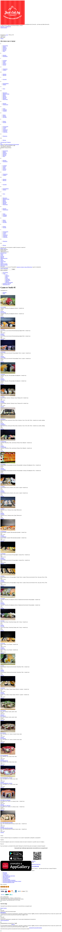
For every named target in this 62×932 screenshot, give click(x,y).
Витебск (4, 55)
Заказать (2, 311)
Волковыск (5, 56)
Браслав (4, 50)
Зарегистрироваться (9, 144)
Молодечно (5, 99)
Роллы (6, 278)
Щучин (4, 140)
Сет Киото (2, 374)
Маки (6, 276)
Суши (4, 273)
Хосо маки (7, 279)
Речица (4, 121)
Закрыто (9, 142)
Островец (5, 109)
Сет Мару (2, 396)
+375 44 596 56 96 (35, 866)
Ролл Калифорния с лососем (6, 777)
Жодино (4, 75)
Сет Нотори (2, 553)
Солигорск (5, 131)
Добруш (4, 70)
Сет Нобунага (3, 531)
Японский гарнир (9, 282)
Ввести (13, 924)
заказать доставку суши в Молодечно (24, 267)
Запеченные (7, 280)
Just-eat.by (33, 861)
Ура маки (7, 275)
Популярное (5, 272)
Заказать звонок (3, 27)
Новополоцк (5, 104)
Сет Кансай (2, 351)
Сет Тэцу (2, 620)
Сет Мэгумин (3, 441)
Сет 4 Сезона (3, 307)
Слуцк (4, 128)
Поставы (5, 117)
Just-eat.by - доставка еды (5, 26)
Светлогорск (5, 126)
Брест (4, 51)
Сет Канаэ (2, 329)
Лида (4, 88)
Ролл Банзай (3, 710)
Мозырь (4, 98)
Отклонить (35, 927)
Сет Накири (2, 464)
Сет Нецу (2, 508)
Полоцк (4, 116)
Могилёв (5, 97)
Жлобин (4, 74)
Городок (4, 63)
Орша (4, 108)
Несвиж (4, 103)
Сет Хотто (2, 688)
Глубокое (5, 60)
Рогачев (4, 122)
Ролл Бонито (3, 732)
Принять (31, 927)
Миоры (4, 96)
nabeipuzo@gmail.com (35, 864)
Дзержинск (5, 68)
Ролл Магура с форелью (5, 800)
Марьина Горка (6, 93)
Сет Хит (2, 665)
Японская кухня (6, 284)
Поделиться (3, 912)
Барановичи (5, 45)
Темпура (7, 281)
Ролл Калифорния (4, 755)
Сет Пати (2, 576)
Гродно (4, 64)
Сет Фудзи (2, 643)
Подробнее (39, 927)
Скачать (5, 908)
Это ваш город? (3, 142)
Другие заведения (4, 268)
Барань (4, 46)
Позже (1, 908)
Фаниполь (5, 136)
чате (7, 34)
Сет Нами (2, 486)
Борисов (4, 48)
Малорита (5, 92)
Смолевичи (5, 129)
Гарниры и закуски (7, 283)
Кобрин (4, 84)
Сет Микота (2, 419)
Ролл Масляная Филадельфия (6, 822)
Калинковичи (6, 83)
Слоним (4, 127)
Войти (1, 144)
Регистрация (16, 144)
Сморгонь (5, 130)
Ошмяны (5, 110)
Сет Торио (2, 598)
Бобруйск (5, 47)
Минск (4, 95)
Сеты (6, 274)
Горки (4, 62)
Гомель (4, 61)
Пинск (4, 115)
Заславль (5, 79)
